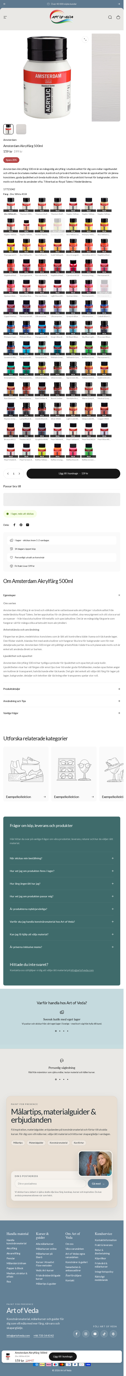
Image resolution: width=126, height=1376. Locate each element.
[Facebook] (76, 1333)
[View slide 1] (56, 1031)
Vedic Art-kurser (45, 1270)
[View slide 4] (68, 1031)
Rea (9, 1281)
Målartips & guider (46, 1283)
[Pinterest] (113, 1333)
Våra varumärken (74, 1248)
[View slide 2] (60, 1031)
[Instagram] (85, 1333)
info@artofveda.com (82, 970)
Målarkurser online (46, 1248)
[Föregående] (4, 4)
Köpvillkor (100, 1258)
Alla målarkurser (45, 1243)
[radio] (10, 206)
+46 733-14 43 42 (43, 1335)
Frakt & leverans (104, 1244)
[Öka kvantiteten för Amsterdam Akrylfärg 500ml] (20, 473)
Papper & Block (15, 1268)
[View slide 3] (64, 1031)
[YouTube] (95, 1333)
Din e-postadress (26, 1176)
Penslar (11, 1258)
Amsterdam (10, 139)
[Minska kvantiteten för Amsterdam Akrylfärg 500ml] (7, 473)
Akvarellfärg (13, 1253)
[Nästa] (119, 4)
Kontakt (69, 1280)
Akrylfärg (12, 1248)
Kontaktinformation (106, 1240)
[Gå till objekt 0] (8, 129)
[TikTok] (104, 1333)
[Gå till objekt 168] (21, 129)
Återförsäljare (73, 1275)
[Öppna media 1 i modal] (85, 39)
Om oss (69, 1243)
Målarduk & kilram (16, 1263)
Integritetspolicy (104, 1271)
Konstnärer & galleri (76, 1262)
